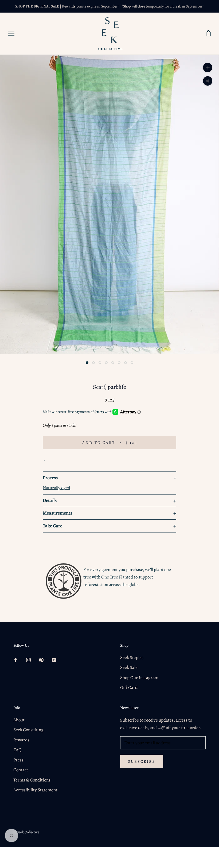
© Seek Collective (26, 832)
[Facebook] (15, 659)
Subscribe (141, 761)
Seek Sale (129, 667)
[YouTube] (54, 659)
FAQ (17, 750)
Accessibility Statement (35, 790)
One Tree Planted (117, 577)
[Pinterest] (41, 659)
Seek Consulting (28, 730)
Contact (20, 770)
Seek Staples (131, 657)
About (19, 720)
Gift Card (129, 687)
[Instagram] (28, 659)
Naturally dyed (56, 488)
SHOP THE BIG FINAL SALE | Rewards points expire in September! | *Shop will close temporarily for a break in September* (109, 6)
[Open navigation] (11, 33)
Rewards (21, 740)
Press (18, 760)
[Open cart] (208, 33)
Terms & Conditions (31, 780)
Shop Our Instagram (139, 677)
